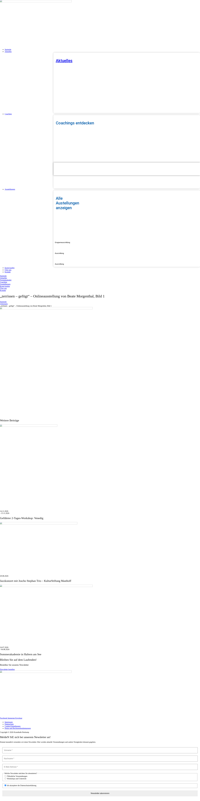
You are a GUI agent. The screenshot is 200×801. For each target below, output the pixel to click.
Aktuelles (64, 60)
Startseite (3, 302)
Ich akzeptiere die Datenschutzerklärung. (21, 785)
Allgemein (4, 304)
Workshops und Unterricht (16, 779)
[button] (102, 52)
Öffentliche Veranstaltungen (16, 776)
